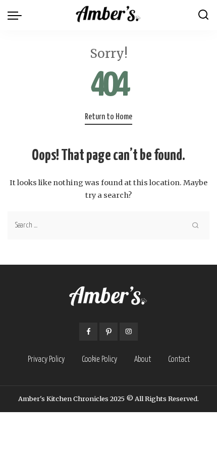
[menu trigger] (17, 15)
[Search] (203, 15)
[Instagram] (129, 332)
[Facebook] (88, 332)
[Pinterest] (108, 332)
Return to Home (108, 117)
